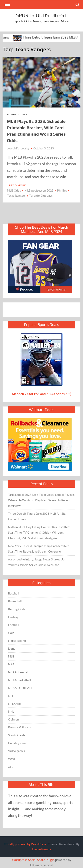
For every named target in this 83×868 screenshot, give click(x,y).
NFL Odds (14, 703)
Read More (17, 185)
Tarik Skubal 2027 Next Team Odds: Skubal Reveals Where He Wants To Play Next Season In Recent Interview (41, 500)
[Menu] (7, 4)
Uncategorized (17, 743)
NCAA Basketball (19, 680)
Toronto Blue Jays (41, 195)
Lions (11, 648)
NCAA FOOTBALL (20, 688)
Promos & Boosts (19, 727)
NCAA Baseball (18, 672)
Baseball (13, 114)
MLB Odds (14, 190)
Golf (11, 633)
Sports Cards (16, 735)
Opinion (13, 719)
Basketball (15, 601)
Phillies (62, 190)
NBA (11, 664)
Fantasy (13, 617)
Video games (16, 751)
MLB (24, 114)
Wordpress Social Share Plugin (33, 860)
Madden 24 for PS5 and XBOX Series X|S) (41, 394)
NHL (11, 711)
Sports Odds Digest (41, 15)
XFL (10, 766)
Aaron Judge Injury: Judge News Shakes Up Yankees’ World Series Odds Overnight (36, 562)
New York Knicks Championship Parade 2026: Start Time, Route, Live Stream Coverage (38, 548)
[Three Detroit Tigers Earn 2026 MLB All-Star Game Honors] (9, 37)
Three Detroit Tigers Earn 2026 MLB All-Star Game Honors (37, 516)
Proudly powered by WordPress (25, 844)
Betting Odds (16, 609)
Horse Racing (17, 640)
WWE (12, 759)
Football (13, 625)
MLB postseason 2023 (38, 190)
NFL (11, 696)
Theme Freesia (41, 849)
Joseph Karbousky (18, 148)
